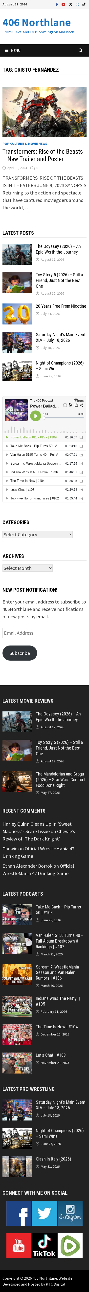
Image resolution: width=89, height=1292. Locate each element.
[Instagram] (78, 4)
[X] (71, 4)
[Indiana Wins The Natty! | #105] (17, 999)
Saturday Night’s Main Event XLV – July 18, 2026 (61, 337)
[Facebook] (57, 4)
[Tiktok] (84, 4)
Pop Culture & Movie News (24, 143)
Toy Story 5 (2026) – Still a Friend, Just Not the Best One (59, 280)
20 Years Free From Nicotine (61, 306)
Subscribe (20, 653)
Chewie (9, 848)
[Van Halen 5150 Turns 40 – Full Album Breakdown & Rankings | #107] (17, 936)
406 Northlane (36, 22)
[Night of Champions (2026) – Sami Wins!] (17, 364)
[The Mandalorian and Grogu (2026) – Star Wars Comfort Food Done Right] (17, 775)
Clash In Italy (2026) (53, 1159)
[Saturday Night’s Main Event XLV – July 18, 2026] (17, 335)
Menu (16, 50)
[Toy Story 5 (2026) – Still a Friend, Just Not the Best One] (17, 276)
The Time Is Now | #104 (57, 1026)
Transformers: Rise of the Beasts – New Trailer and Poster (42, 155)
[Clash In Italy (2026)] (17, 1160)
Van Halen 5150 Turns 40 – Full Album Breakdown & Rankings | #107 (59, 941)
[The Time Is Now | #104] (17, 1028)
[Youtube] (64, 4)
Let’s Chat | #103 (51, 1055)
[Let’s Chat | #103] (17, 1056)
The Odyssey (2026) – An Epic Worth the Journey (58, 249)
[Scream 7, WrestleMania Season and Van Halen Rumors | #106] (17, 968)
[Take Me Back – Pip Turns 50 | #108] (17, 908)
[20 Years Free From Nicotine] (17, 307)
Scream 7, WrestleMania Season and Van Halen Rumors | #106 (57, 972)
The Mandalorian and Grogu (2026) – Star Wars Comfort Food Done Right (60, 779)
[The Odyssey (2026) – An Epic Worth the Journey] (17, 247)
